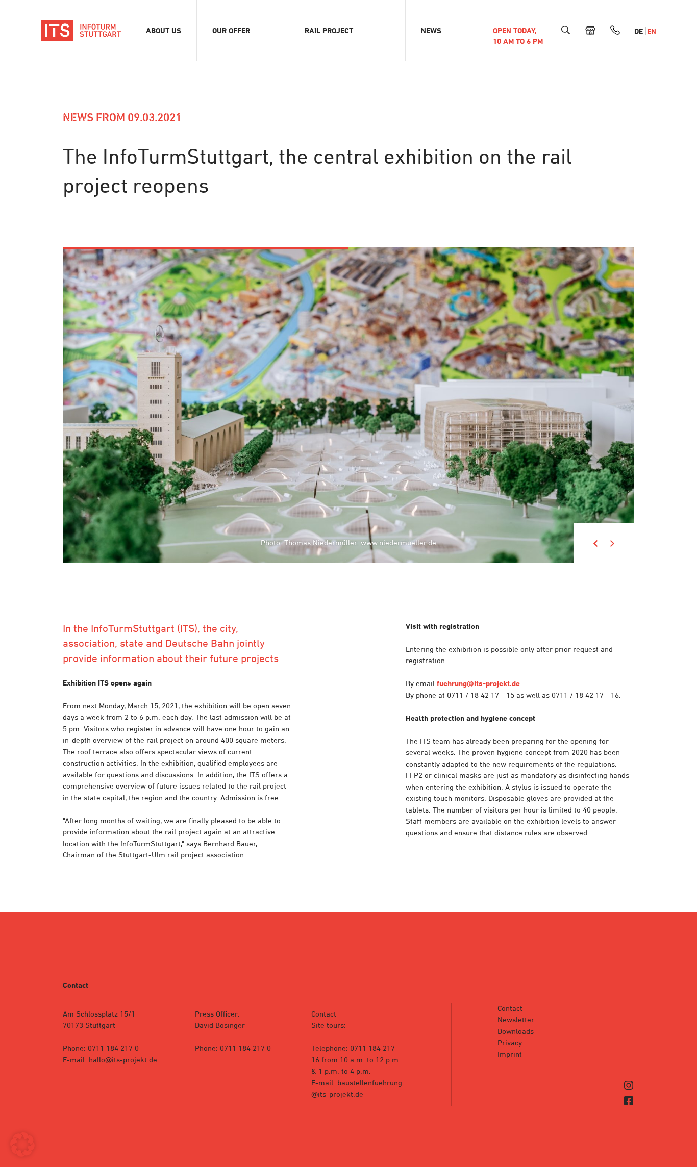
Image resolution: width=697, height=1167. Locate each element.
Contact (509, 1008)
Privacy (509, 1042)
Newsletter (515, 1019)
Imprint (509, 1054)
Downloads (515, 1031)
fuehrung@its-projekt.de (478, 683)
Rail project (329, 30)
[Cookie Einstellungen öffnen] (22, 1154)
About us (163, 30)
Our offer (231, 30)
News (431, 30)
